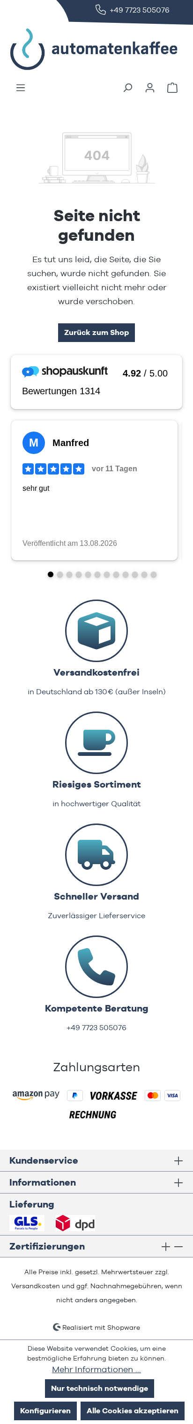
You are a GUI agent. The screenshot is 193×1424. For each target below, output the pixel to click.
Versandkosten (35, 1286)
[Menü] (20, 87)
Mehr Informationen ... (96, 1369)
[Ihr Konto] (150, 87)
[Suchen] (127, 87)
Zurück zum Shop (96, 332)
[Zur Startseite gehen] (79, 49)
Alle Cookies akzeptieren (132, 1410)
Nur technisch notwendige (99, 1388)
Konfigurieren (45, 1410)
